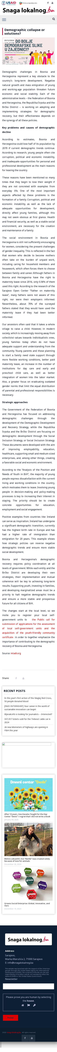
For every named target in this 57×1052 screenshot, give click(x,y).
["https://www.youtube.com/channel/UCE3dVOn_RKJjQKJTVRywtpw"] (52, 2)
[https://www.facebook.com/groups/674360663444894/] (47, 2)
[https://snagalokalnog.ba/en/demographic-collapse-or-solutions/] (22, 678)
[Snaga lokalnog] (28, 10)
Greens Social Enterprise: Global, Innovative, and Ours (27, 904)
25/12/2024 (9, 40)
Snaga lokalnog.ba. (14, 1032)
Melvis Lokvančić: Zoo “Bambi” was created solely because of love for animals (27, 859)
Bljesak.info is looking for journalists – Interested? (28, 714)
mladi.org (16, 653)
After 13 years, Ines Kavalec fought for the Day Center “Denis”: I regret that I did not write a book (27, 815)
